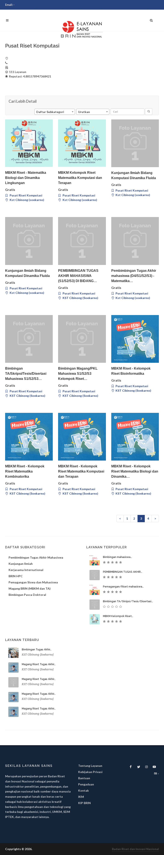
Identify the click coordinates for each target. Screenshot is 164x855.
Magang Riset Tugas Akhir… (39, 664)
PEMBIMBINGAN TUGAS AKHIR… (122, 571)
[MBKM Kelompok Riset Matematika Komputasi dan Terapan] (82, 143)
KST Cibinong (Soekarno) (80, 298)
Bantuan (84, 778)
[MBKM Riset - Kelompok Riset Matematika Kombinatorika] (29, 437)
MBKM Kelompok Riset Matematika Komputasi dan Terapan (80, 178)
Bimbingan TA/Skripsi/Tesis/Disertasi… (128, 601)
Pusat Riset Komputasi (25, 195)
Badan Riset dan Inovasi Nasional (135, 849)
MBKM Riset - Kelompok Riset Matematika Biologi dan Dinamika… (134, 471)
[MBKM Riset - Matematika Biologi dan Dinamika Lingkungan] (29, 143)
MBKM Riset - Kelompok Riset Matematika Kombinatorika (24, 471)
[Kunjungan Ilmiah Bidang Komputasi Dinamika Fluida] (135, 143)
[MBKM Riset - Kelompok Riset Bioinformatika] (135, 339)
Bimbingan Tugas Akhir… (36, 649)
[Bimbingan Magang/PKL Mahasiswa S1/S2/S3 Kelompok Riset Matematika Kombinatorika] (82, 339)
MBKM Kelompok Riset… (118, 616)
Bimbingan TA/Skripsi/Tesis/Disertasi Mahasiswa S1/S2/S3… (25, 374)
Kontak (83, 790)
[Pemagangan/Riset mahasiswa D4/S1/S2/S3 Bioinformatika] (94, 590)
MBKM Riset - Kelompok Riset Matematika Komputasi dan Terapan (81, 471)
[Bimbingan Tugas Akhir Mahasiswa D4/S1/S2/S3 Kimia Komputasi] (13, 653)
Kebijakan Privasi (90, 772)
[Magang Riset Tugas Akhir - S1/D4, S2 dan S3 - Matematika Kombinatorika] (13, 697)
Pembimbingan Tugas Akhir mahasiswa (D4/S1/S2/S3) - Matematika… (133, 276)
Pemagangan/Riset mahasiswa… (123, 586)
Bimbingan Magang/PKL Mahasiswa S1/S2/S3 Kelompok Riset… (78, 374)
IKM (81, 796)
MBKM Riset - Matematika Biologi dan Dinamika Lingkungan (25, 178)
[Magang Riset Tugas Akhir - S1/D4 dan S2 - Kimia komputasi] (13, 682)
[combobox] (54, 112)
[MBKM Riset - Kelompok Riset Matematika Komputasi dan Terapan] (82, 437)
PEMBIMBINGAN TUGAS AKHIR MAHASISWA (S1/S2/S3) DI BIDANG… (78, 276)
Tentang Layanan (90, 765)
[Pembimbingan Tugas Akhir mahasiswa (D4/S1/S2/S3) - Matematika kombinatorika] (135, 241)
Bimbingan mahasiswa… (117, 557)
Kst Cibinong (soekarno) (26, 200)
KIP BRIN (84, 803)
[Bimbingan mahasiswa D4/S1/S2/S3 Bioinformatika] (94, 560)
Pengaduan (86, 784)
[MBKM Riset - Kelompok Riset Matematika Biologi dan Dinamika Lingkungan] (135, 437)
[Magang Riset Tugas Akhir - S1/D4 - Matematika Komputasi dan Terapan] (13, 667)
